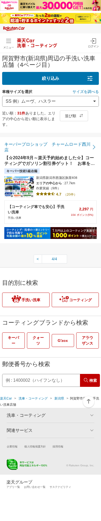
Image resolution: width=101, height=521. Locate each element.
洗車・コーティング (33, 398)
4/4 (54, 259)
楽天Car (6, 398)
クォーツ (38, 340)
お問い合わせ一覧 (35, 486)
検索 (93, 380)
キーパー (13, 340)
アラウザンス (87, 340)
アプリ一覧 (13, 486)
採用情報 (58, 446)
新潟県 (59, 398)
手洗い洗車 (31, 300)
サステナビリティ (60, 486)
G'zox (63, 340)
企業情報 (12, 446)
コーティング (80, 300)
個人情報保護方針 (35, 446)
